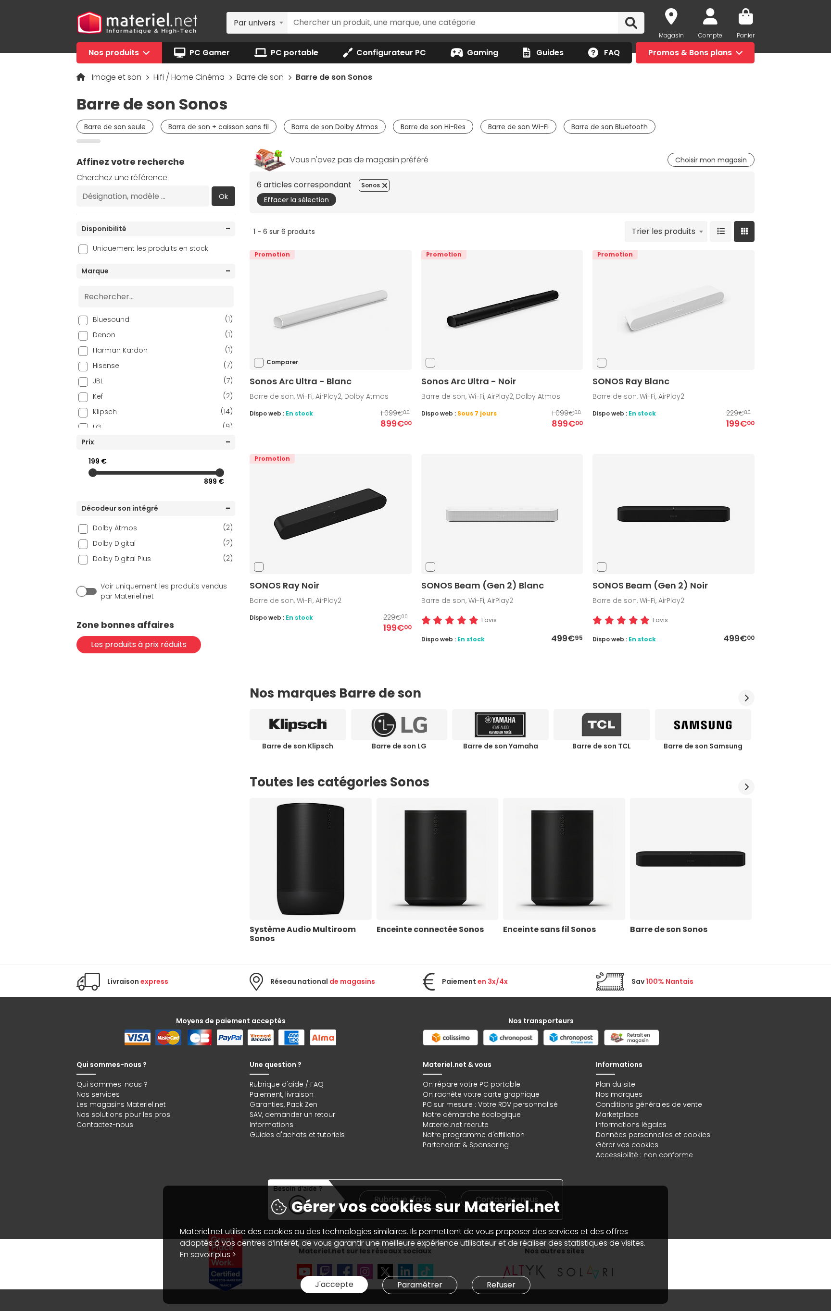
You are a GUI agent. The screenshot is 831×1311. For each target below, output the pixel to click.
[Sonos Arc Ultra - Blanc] (330, 309)
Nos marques (619, 1094)
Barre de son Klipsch (297, 746)
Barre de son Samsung (703, 746)
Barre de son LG (399, 746)
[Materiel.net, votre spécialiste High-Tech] (137, 23)
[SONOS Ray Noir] (330, 513)
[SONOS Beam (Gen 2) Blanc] (502, 513)
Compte (710, 35)
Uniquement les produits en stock (150, 248)
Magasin (671, 35)
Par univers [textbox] (255, 22)
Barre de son (261, 77)
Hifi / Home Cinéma (190, 77)
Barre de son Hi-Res (433, 127)
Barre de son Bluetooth (609, 127)
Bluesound (163, 319)
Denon (163, 335)
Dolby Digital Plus (163, 558)
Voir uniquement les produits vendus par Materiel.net (164, 591)
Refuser (501, 1284)
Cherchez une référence (121, 177)
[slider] (92, 472)
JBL (163, 381)
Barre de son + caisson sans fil (218, 127)
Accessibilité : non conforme (644, 1155)
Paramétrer (419, 1284)
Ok (223, 196)
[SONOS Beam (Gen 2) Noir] (674, 513)
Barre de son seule (115, 127)
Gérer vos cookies (627, 1145)
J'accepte (334, 1284)
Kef (163, 396)
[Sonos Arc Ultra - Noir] (502, 309)
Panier (746, 35)
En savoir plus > (208, 1254)
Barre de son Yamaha (500, 746)
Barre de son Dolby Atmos (334, 127)
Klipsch (163, 411)
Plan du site (615, 1084)
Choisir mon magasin (711, 160)
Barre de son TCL (601, 746)
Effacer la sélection (296, 200)
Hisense (163, 365)
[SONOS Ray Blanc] (674, 309)
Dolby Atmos (163, 528)
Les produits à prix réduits (139, 644)
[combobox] (257, 22)
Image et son (117, 77)
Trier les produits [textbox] (663, 231)
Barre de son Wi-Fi (518, 127)
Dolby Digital (163, 543)
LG (163, 427)
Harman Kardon (163, 350)
